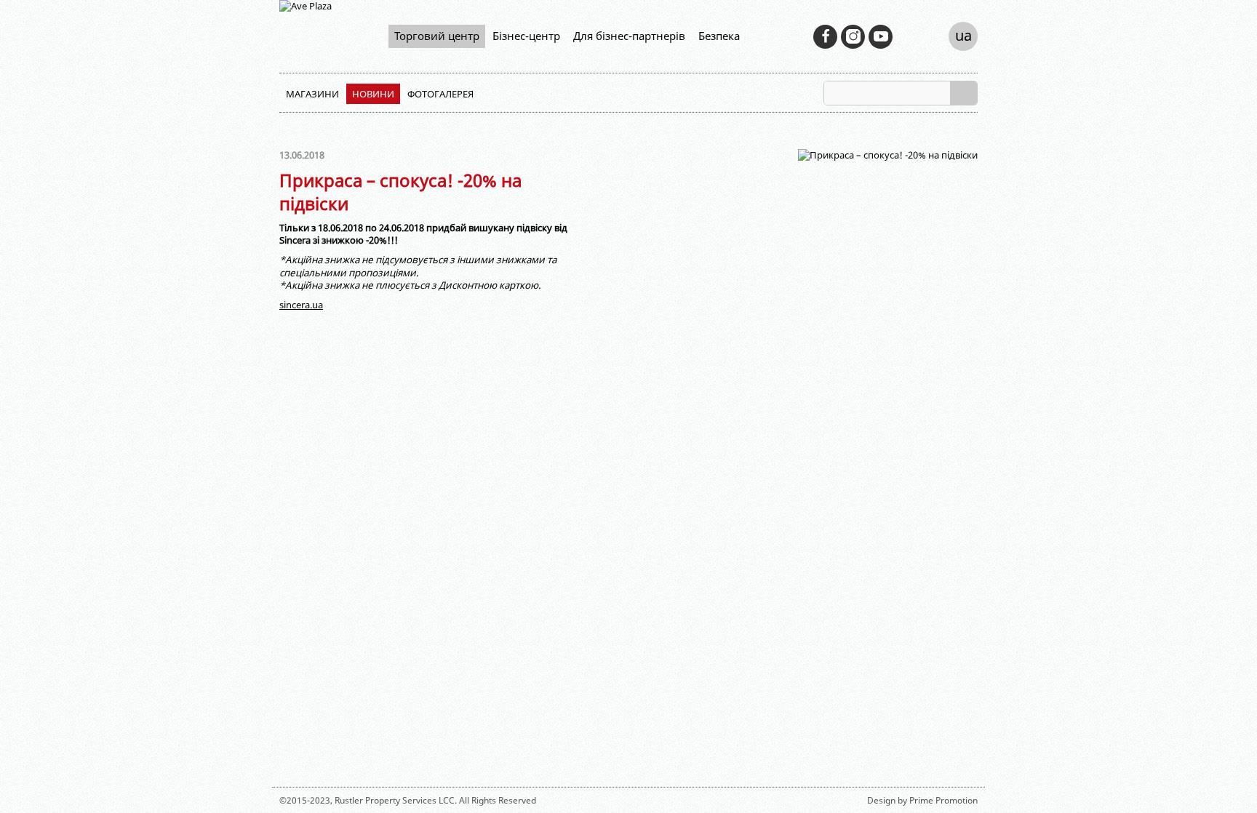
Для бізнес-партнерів (629, 35)
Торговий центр (436, 35)
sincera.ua (301, 304)
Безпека (719, 35)
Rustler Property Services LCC (395, 800)
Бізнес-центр (526, 35)
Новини (373, 93)
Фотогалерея (440, 93)
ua (963, 35)
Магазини (312, 93)
